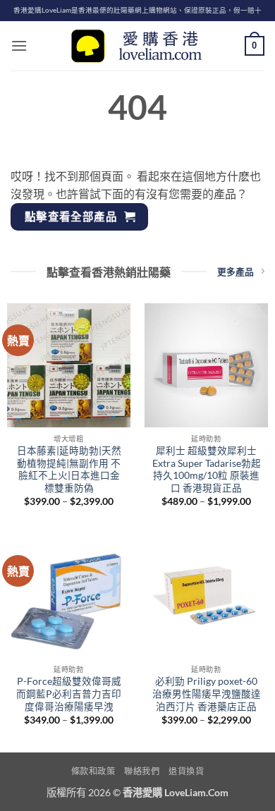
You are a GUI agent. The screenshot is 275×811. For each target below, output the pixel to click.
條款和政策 (93, 771)
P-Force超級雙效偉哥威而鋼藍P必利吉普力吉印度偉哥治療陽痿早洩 (68, 694)
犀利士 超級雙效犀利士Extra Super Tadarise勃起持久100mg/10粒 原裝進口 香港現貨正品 (206, 469)
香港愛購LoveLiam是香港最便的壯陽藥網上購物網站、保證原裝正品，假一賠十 (137, 10)
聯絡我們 (141, 771)
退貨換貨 (186, 771)
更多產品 (235, 271)
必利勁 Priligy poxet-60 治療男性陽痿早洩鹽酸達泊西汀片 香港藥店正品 (206, 694)
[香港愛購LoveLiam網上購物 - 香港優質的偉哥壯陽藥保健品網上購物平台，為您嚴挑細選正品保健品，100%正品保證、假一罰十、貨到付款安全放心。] (137, 46)
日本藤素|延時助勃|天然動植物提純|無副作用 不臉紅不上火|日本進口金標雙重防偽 (69, 469)
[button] (19, 45)
